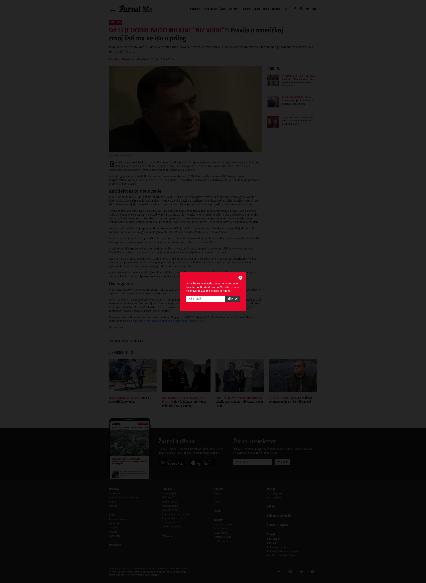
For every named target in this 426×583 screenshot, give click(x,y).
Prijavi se (232, 298)
